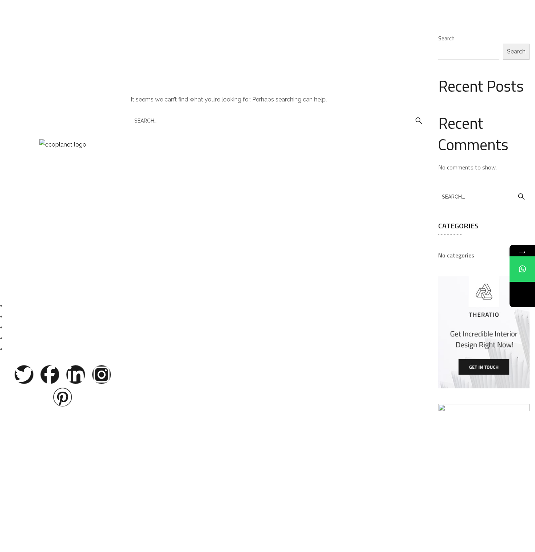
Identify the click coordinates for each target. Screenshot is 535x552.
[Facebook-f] (49, 374)
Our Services (62, 239)
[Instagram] (101, 374)
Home (62, 184)
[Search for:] (279, 120)
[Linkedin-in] (75, 374)
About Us (62, 202)
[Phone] (522, 294)
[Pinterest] (62, 397)
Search (446, 38)
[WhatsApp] (522, 269)
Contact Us (63, 258)
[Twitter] (24, 374)
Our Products (62, 221)
